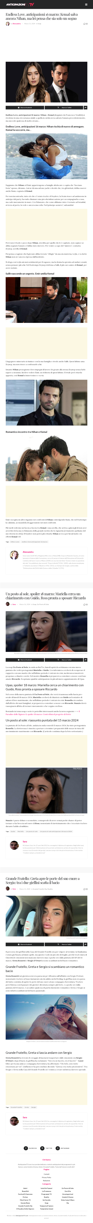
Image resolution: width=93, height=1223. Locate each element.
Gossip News (25, 1203)
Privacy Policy (46, 1177)
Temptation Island (46, 1209)
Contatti (46, 1174)
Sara (14, 604)
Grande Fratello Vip (40, 889)
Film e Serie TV (25, 1200)
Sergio (33, 1107)
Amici (25, 1188)
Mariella (21, 831)
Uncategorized (67, 1194)
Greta (27, 1107)
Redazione (46, 1181)
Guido (13, 831)
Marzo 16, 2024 (25, 604)
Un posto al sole (32, 831)
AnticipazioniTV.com (22, 1215)
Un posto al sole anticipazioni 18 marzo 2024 (56, 831)
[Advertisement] (46, 42)
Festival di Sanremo (25, 1194)
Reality (50, 889)
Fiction (25, 1197)
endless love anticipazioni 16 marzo (34, 542)
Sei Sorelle (46, 1200)
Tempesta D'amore (46, 1206)
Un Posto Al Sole (43, 604)
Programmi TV (46, 1194)
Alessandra (17, 24)
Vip (67, 1203)
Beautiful (25, 1191)
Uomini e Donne (67, 1197)
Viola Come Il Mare (67, 1200)
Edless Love (15, 542)
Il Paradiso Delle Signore (25, 1209)
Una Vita (68, 1191)
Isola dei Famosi (46, 1188)
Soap (39, 24)
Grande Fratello (16, 1107)
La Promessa (46, 1191)
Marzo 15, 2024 (29, 24)
